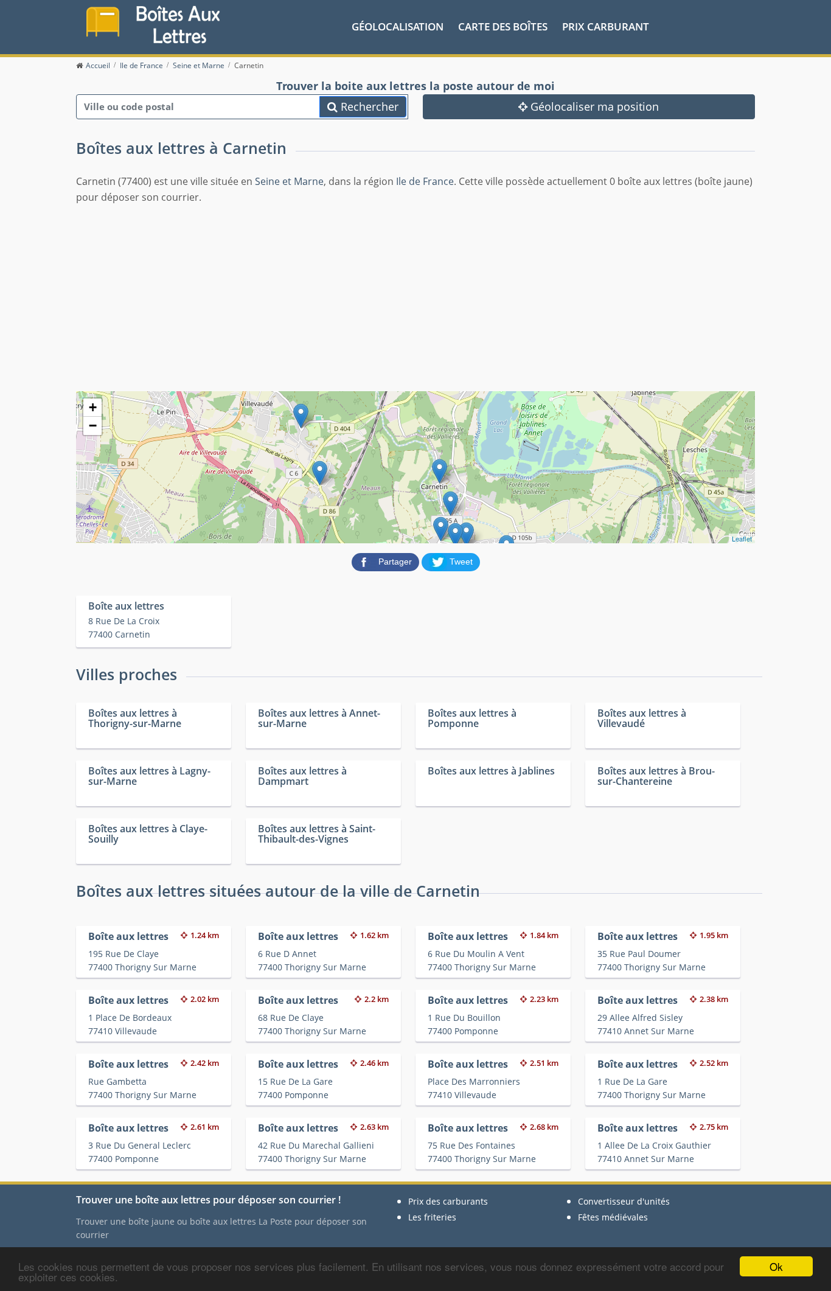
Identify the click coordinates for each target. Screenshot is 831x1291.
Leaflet (742, 538)
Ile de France (425, 181)
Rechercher (368, 106)
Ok (776, 1266)
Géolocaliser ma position (593, 106)
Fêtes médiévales (613, 1217)
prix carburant (605, 26)
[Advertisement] (415, 296)
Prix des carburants (448, 1201)
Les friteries (432, 1217)
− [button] (93, 425)
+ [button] (93, 407)
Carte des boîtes (503, 26)
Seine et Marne (289, 181)
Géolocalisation (397, 26)
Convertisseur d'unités (624, 1201)
